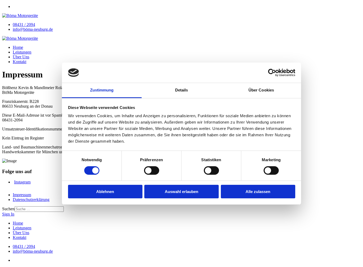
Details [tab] (181, 90)
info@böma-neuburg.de (33, 29)
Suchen (8, 209)
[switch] (151, 170)
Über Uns (21, 57)
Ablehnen (105, 191)
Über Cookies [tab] (261, 90)
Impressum (22, 194)
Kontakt (19, 61)
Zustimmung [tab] (102, 90)
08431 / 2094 (24, 24)
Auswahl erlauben (181, 191)
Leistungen (22, 52)
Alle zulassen (258, 191)
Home (18, 47)
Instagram (22, 182)
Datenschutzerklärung (31, 199)
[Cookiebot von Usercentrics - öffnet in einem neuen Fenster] (272, 73)
